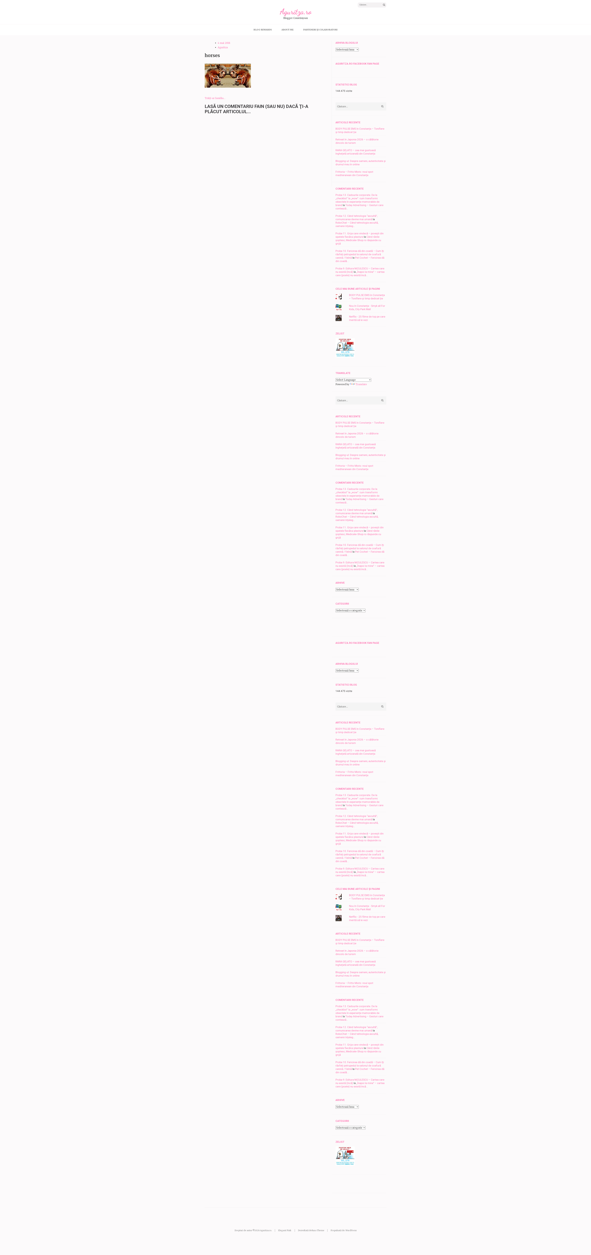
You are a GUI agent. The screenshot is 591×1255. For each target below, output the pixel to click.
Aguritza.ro (295, 12)
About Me (287, 29)
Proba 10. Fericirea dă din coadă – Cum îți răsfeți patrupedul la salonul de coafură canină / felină (360, 254)
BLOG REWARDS (262, 29)
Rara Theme (318, 1230)
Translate (361, 384)
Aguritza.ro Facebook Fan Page (357, 63)
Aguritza (223, 47)
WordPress (351, 1230)
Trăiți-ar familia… (215, 98)
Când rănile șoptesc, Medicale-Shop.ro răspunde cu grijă (358, 240)
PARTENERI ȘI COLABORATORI (320, 29)
